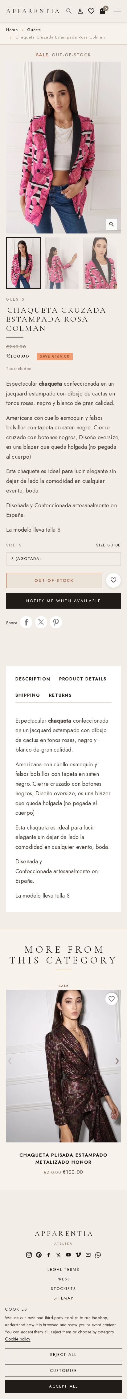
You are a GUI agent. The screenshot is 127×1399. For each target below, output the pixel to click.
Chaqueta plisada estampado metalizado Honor (63, 1159)
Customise (63, 1370)
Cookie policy (17, 1339)
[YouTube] (68, 1255)
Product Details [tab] (83, 679)
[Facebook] (48, 1255)
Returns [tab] (60, 695)
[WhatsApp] (98, 1255)
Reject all (63, 1354)
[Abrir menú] (117, 11)
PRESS (63, 1279)
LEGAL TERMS (63, 1269)
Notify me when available (63, 601)
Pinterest (56, 622)
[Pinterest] (39, 1255)
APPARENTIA (33, 11)
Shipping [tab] (27, 695)
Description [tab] (33, 679)
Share (26, 622)
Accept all (63, 1386)
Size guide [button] (108, 545)
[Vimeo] (78, 1255)
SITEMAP (63, 1298)
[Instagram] (29, 1255)
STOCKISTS (63, 1289)
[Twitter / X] (58, 1255)
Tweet (41, 622)
